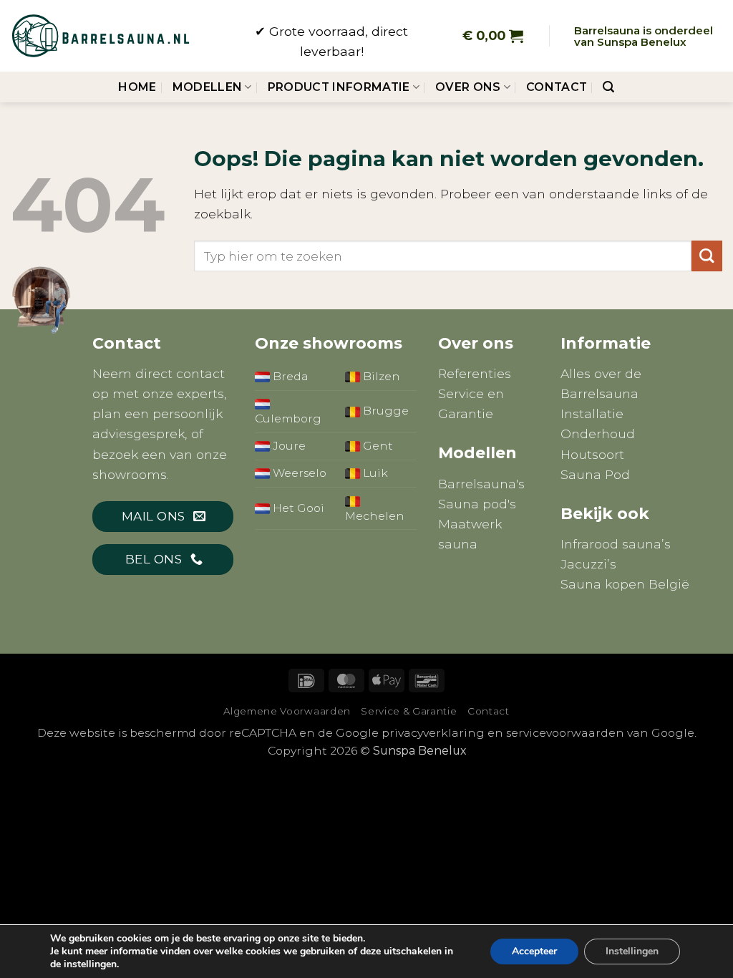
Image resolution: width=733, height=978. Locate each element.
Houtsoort (592, 454)
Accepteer (534, 951)
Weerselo (298, 473)
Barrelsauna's (481, 483)
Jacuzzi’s (588, 563)
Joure (288, 445)
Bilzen (380, 376)
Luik (374, 473)
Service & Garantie (409, 711)
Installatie (591, 413)
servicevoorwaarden (565, 733)
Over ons (468, 87)
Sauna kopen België (624, 583)
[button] (493, 36)
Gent (376, 445)
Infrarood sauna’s (615, 543)
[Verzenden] (706, 256)
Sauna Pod (595, 474)
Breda (289, 376)
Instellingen (632, 951)
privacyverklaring (433, 733)
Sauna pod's (477, 503)
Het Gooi (297, 508)
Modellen (208, 87)
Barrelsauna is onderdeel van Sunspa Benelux (643, 36)
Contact (556, 87)
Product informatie (339, 87)
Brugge (384, 410)
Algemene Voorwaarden (286, 711)
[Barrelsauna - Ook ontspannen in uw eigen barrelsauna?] (100, 35)
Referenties (474, 373)
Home (137, 87)
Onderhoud (597, 433)
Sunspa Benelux (419, 750)
